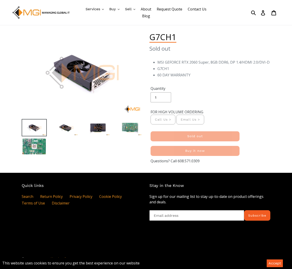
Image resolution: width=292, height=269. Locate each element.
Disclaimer (61, 203)
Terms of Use (33, 203)
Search (27, 196)
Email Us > (190, 119)
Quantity (158, 88)
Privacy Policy (81, 196)
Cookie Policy (110, 196)
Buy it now (195, 151)
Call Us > (163, 119)
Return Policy (51, 196)
